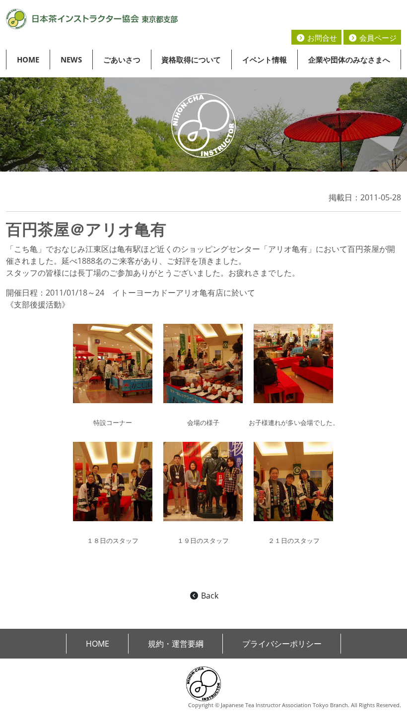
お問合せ (321, 38)
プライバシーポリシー (282, 643)
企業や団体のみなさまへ (349, 59)
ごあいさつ (121, 59)
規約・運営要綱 (176, 643)
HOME (28, 59)
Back (208, 595)
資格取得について (191, 59)
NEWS (71, 59)
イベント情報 (264, 59)
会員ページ (377, 38)
